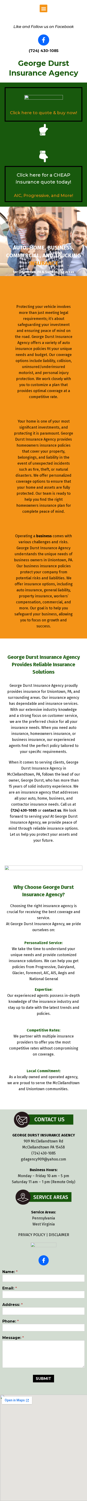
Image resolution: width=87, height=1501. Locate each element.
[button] (43, 8)
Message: (13, 1338)
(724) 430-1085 (43, 1153)
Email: (9, 1288)
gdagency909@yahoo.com (43, 1159)
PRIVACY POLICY (31, 1235)
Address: (12, 1305)
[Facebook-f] (43, 40)
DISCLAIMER (59, 1235)
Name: (10, 1272)
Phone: (10, 1321)
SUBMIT (43, 1378)
